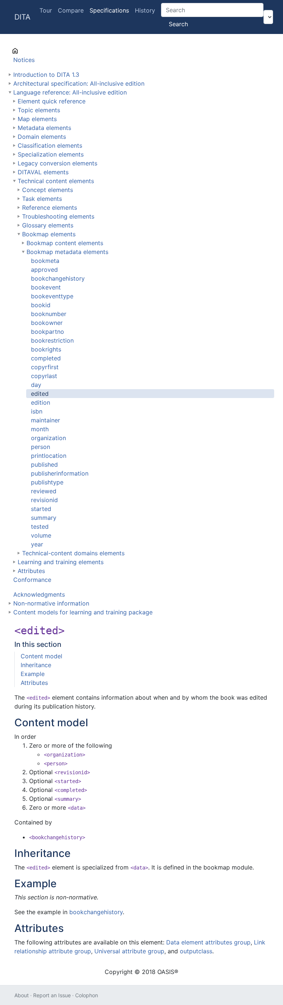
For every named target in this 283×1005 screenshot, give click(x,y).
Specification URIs (38, 51)
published (44, 464)
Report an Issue (52, 995)
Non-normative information (51, 603)
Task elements (42, 198)
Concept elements (47, 189)
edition (40, 402)
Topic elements (39, 110)
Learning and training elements (61, 562)
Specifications (109, 10)
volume (41, 535)
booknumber (48, 314)
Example (33, 674)
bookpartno (47, 331)
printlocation (48, 455)
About (21, 995)
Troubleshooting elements (58, 216)
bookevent (46, 287)
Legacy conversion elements (57, 163)
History (145, 10)
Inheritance (36, 665)
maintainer (45, 420)
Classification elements (50, 145)
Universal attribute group (129, 951)
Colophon (86, 995)
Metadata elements (44, 127)
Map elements (37, 119)
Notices (24, 60)
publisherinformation (59, 473)
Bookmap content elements (65, 243)
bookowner (47, 322)
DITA (22, 17)
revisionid (44, 500)
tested (40, 526)
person (40, 446)
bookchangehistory (58, 278)
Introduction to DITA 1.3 (46, 74)
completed (46, 358)
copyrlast (44, 376)
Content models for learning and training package (83, 612)
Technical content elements (56, 181)
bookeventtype (52, 296)
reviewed (43, 491)
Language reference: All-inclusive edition (70, 92)
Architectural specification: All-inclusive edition (78, 83)
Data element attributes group (208, 942)
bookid (40, 305)
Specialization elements (51, 154)
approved (44, 269)
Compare (71, 10)
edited (40, 393)
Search (178, 24)
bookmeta (45, 260)
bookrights (46, 349)
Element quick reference (51, 101)
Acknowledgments (39, 594)
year (37, 544)
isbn (36, 411)
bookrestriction (52, 340)
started (41, 508)
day (36, 384)
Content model (41, 656)
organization (48, 438)
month (40, 429)
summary (43, 517)
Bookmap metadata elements (67, 251)
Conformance (32, 579)
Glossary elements (47, 225)
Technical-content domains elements (73, 553)
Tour (45, 10)
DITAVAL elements (43, 172)
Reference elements (49, 207)
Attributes (31, 570)
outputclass (196, 951)
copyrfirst (45, 367)
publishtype (47, 482)
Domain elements (42, 136)
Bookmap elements (49, 234)
